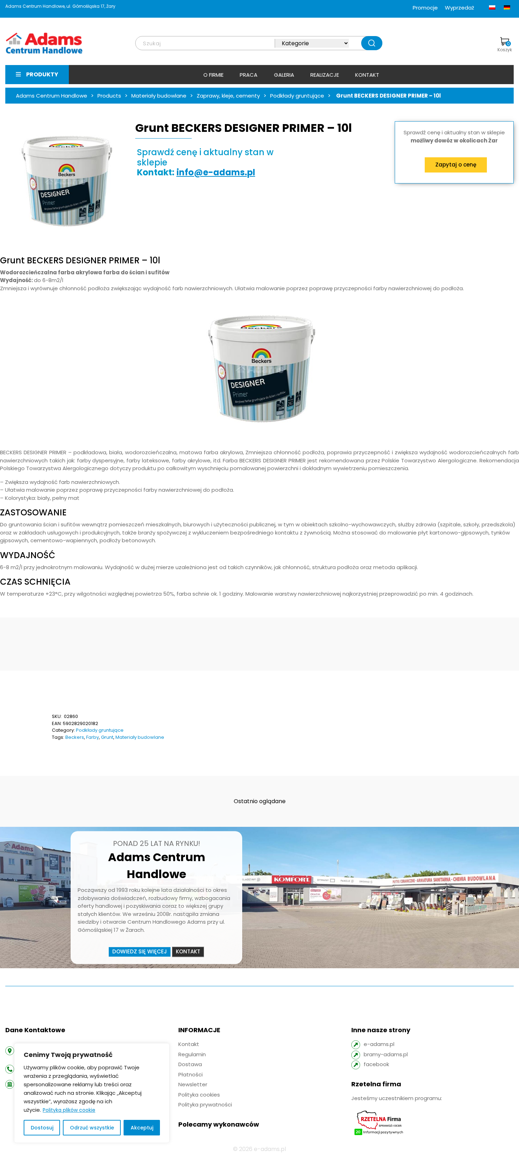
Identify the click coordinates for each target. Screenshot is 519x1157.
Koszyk (504, 47)
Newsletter (192, 1084)
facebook (376, 1064)
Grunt (107, 737)
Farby (92, 737)
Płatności (190, 1074)
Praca (248, 74)
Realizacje (324, 74)
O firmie (213, 74)
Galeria (284, 74)
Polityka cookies (199, 1094)
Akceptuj (142, 1127)
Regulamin (192, 1054)
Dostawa (190, 1064)
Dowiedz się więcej (139, 952)
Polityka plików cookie (69, 1110)
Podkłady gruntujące (100, 730)
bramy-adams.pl (386, 1054)
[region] (91, 1093)
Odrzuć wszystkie (92, 1127)
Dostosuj (42, 1127)
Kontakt (367, 74)
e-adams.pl (379, 1044)
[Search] (371, 43)
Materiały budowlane (139, 737)
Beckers (74, 737)
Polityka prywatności (205, 1104)
